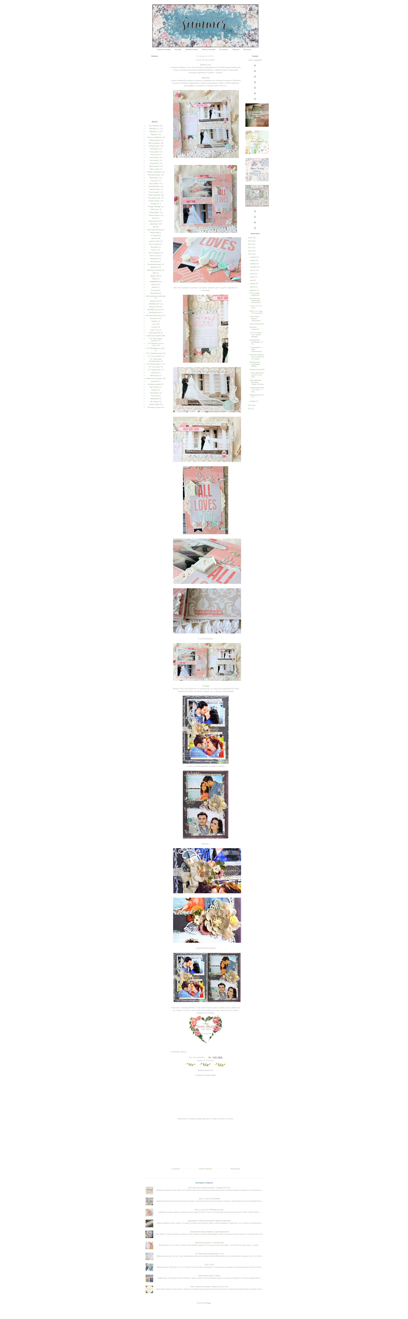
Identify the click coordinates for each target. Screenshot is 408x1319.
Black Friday (154, 387)
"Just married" (154, 160)
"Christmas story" (154, 146)
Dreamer (154, 390)
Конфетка (154, 267)
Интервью (154, 247)
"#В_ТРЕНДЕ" (154, 126)
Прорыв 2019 (154, 307)
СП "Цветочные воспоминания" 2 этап (209, 1254)
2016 (250, 251)
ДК (154, 227)
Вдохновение (154, 221)
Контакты (247, 49)
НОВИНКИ (154, 282)
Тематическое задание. (154, 378)
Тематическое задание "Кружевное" (255, 318)
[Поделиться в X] (217, 1057)
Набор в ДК (154, 276)
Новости (154, 284)
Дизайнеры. (154, 224)
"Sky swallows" (154, 183)
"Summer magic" (154, 189)
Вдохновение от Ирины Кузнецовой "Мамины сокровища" (209, 1221)
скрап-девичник (154, 333)
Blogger (208, 1303)
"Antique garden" (154, 140)
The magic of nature (154, 407)
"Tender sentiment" (154, 195)
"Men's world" (154, 169)
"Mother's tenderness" (154, 172)
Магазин (178, 49)
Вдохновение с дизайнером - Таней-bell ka (255, 300)
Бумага (154, 218)
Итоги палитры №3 (257, 324)
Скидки (154, 327)
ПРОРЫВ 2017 (154, 304)
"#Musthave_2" (154, 131)
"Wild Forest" (154, 209)
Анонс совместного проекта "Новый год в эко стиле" (209, 1286)
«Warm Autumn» (154, 215)
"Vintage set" (154, 204)
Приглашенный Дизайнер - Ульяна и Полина (257, 382)
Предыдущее (235, 1169)
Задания (154, 238)
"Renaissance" (154, 178)
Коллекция (154, 261)
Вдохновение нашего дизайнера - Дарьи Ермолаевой (209, 1232)
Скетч (154, 324)
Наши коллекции (208, 49)
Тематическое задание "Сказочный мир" (209, 1243)
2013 (250, 408)
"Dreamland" (154, 149)
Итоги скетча (154, 255)
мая (251, 280)
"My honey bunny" (154, 175)
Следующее (175, 1169)
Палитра (154, 290)
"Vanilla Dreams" (154, 201)
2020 (250, 238)
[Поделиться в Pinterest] (221, 1057)
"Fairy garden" (154, 152)
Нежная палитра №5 (257, 369)
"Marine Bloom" (154, 166)
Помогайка (154, 293)
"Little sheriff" (154, 163)
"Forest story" (154, 157)
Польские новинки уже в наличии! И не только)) (257, 357)
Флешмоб (154, 381)
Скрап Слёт (154, 330)
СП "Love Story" (208, 1060)
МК (154, 273)
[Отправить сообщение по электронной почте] (209, 1057)
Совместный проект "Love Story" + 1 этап (257, 389)
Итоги (153, 250)
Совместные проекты (154, 336)
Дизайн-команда (191, 49)
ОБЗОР (154, 287)
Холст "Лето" (209, 1264)
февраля (253, 290)
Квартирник (154, 258)
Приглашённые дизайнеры (155, 296)
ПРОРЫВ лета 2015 (154, 310)
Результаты (154, 318)
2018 (250, 244)
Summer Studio (154, 404)
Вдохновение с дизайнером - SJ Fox (256, 342)
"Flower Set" (154, 155)
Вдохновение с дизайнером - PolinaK (255, 364)
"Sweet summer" (154, 192)
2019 (250, 241)
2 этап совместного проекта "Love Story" (257, 375)
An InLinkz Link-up (178, 1052)
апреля (252, 283)
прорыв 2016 (154, 301)
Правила (235, 49)
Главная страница (164, 49)
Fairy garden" (154, 393)
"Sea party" (154, 181)
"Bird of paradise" (154, 143)
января (252, 401)
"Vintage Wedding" (154, 206)
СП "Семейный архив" (154, 353)
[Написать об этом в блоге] (215, 1057)
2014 (250, 405)
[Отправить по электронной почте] (213, 1057)
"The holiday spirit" (154, 198)
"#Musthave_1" (154, 129)
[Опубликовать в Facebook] (219, 1057)
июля (252, 274)
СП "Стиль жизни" (155, 356)
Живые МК (154, 232)
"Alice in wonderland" (154, 137)
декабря (253, 257)
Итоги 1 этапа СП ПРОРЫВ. (209, 1199)
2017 (250, 247)
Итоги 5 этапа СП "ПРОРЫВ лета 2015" (209, 1210)
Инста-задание (154, 244)
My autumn (154, 401)
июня (252, 277)
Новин (154, 279)
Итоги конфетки (154, 253)
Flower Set (154, 396)
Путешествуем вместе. (154, 315)
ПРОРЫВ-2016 (154, 312)
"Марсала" (154, 134)
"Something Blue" (154, 186)
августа (253, 270)
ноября (252, 260)
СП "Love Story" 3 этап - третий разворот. (256, 335)
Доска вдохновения (154, 230)
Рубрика (155, 321)
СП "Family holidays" (154, 364)
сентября (253, 267)
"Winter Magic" (154, 212)
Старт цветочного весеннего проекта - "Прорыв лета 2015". (209, 1188)
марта (252, 287)
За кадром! (154, 235)
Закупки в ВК (154, 241)
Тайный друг (154, 375)
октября (253, 264)
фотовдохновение (154, 384)
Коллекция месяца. (154, 264)
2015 (250, 254)
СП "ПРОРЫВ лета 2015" (155, 348)
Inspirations (154, 399)
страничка (154, 372)
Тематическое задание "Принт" (209, 1276)
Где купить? (223, 49)
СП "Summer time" (154, 370)
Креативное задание (154, 270)
